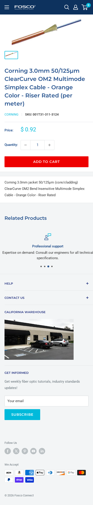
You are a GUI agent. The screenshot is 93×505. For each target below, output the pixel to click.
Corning (12, 114)
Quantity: (11, 145)
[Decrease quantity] (25, 145)
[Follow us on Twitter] (16, 451)
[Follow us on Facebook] (8, 451)
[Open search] (66, 7)
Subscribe (22, 414)
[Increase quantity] (49, 145)
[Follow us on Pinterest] (25, 451)
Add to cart (46, 161)
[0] (85, 7)
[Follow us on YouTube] (33, 451)
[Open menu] (7, 7)
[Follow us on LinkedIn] (42, 451)
